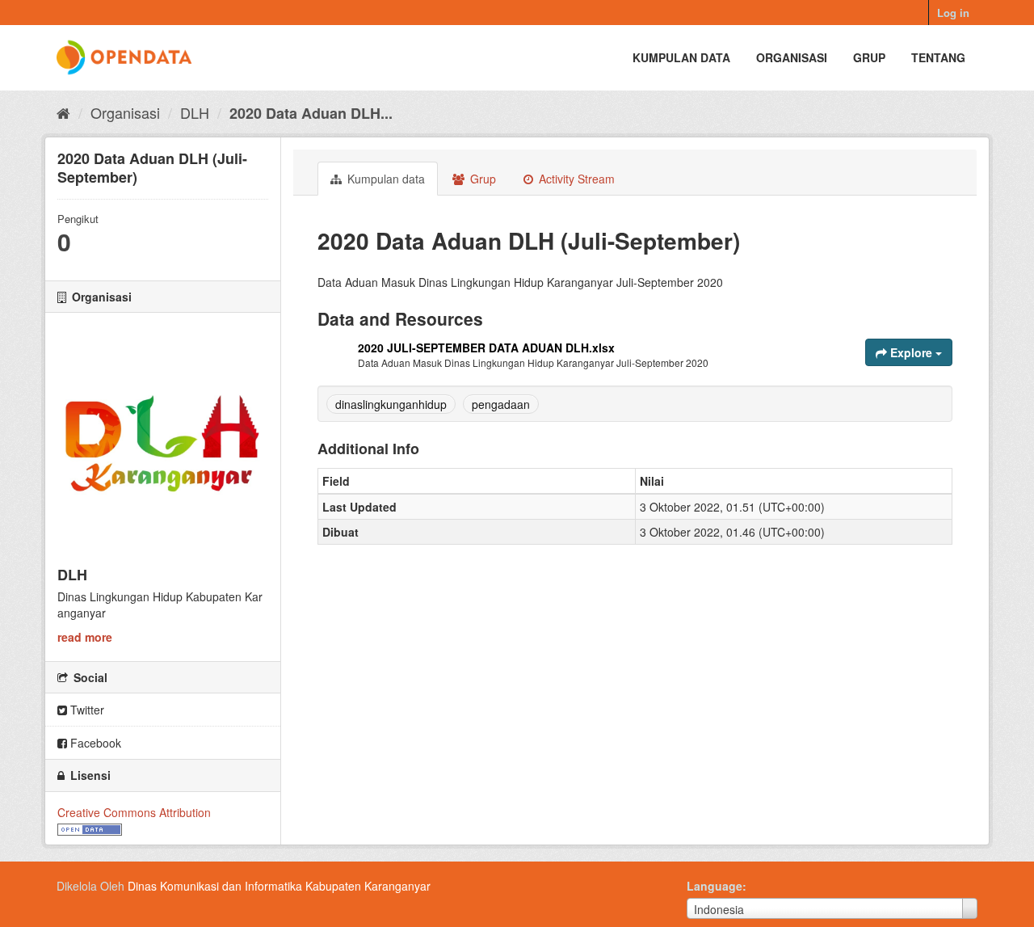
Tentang (938, 57)
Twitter (85, 710)
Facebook (94, 743)
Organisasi (791, 57)
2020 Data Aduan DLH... (311, 113)
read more (84, 637)
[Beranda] (63, 112)
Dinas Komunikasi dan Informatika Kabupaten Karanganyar (279, 886)
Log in (953, 12)
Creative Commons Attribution (134, 812)
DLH (194, 112)
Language (714, 886)
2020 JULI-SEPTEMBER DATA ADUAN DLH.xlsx (486, 347)
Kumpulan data (681, 57)
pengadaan (501, 404)
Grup (869, 57)
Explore (911, 352)
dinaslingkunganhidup (391, 404)
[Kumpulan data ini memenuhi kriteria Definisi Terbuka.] (89, 828)
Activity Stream (575, 179)
